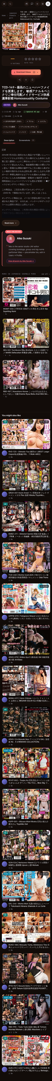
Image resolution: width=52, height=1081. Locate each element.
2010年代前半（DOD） (13, 124)
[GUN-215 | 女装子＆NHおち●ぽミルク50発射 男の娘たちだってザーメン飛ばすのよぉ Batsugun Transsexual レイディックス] (25, 1042)
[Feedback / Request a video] (32, 3)
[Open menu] (4, 3)
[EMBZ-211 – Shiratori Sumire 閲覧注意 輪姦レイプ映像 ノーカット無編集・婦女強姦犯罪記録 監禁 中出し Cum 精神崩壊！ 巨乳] (25, 519)
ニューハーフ (10, 135)
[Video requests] (26, 3)
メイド (23, 135)
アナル (31, 124)
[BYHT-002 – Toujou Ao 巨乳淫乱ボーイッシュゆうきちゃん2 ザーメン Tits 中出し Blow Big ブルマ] (25, 761)
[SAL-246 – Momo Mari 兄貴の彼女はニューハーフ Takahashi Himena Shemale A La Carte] (25, 881)
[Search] (10, 3)
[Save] (31, 79)
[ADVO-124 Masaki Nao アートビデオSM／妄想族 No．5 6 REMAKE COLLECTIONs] (25, 720)
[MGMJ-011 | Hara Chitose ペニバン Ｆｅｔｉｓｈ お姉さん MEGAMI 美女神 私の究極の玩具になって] (25, 680)
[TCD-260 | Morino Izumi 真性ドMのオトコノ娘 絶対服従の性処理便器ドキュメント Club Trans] (25, 559)
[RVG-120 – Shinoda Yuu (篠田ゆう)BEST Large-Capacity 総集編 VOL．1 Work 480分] (25, 438)
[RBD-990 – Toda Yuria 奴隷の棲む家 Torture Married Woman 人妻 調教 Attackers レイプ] (25, 1002)
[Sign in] (48, 3)
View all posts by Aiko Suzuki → (21, 264)
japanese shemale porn (13, 15)
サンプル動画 (10, 130)
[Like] (25, 79)
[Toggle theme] (37, 3)
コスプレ (43, 124)
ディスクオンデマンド (29, 130)
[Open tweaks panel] (42, 3)
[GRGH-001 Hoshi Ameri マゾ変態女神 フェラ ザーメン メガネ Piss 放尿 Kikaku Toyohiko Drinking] (25, 479)
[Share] (19, 79)
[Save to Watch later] (45, 422)
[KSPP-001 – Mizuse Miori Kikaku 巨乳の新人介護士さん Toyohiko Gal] (25, 801)
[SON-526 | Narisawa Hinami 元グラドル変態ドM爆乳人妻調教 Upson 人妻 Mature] (25, 841)
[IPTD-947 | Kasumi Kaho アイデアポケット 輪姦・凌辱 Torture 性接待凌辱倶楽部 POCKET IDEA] (25, 962)
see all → (44, 277)
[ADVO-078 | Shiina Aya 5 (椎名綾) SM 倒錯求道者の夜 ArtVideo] (25, 640)
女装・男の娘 (37, 135)
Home (4, 15)
